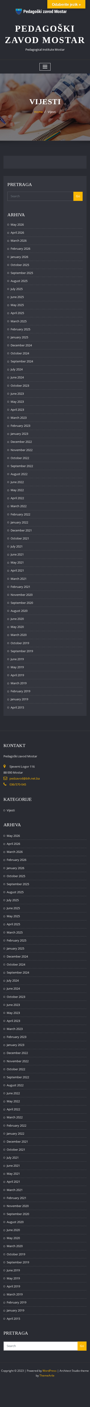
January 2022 (19, 522)
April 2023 (17, 410)
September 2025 (22, 273)
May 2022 (17, 490)
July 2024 (17, 369)
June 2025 (17, 297)
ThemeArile (46, 1375)
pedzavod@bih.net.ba (24, 778)
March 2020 (19, 635)
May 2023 (17, 402)
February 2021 (20, 587)
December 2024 (21, 345)
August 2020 (19, 611)
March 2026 (19, 240)
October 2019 (20, 643)
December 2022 (21, 442)
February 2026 (20, 248)
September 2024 (22, 361)
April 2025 (17, 313)
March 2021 (19, 579)
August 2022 (19, 474)
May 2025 (17, 305)
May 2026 (17, 224)
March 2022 (19, 506)
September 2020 (22, 603)
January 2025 (19, 337)
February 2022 (20, 514)
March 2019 (19, 683)
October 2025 (20, 265)
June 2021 (17, 554)
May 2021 (17, 562)
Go (78, 196)
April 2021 (17, 570)
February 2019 (20, 691)
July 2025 (17, 289)
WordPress (49, 1371)
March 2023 (19, 418)
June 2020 (17, 619)
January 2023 (19, 434)
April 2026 (17, 232)
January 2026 (19, 257)
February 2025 (20, 329)
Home (38, 112)
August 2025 (19, 281)
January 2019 (19, 699)
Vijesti (52, 112)
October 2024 (20, 353)
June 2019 (17, 659)
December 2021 (21, 530)
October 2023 (20, 385)
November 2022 (22, 450)
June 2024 (17, 377)
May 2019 (17, 667)
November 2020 (22, 595)
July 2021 (17, 546)
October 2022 (20, 458)
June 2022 (17, 482)
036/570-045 (17, 784)
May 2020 (17, 627)
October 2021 (20, 538)
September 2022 (22, 466)
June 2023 (17, 393)
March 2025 (19, 321)
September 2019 (22, 651)
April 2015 (17, 707)
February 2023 (20, 426)
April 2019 (17, 675)
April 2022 (17, 498)
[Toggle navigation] (45, 67)
